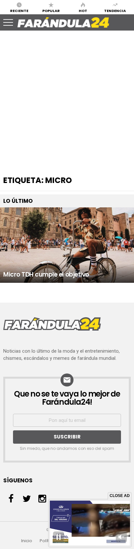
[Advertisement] (67, 100)
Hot (83, 10)
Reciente (19, 10)
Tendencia (115, 10)
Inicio (26, 540)
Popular (51, 10)
